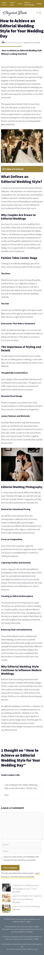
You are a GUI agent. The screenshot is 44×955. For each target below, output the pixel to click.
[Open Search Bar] (37, 13)
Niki (8, 42)
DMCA (30, 949)
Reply (6, 795)
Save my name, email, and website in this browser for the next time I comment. (21, 858)
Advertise (39, 4)
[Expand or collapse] (40, 169)
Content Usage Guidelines (22, 929)
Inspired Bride (14, 13)
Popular (20, 4)
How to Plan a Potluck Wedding (26, 906)
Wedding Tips (16, 42)
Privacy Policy (22, 949)
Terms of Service (11, 949)
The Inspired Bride (10, 927)
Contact (35, 949)
